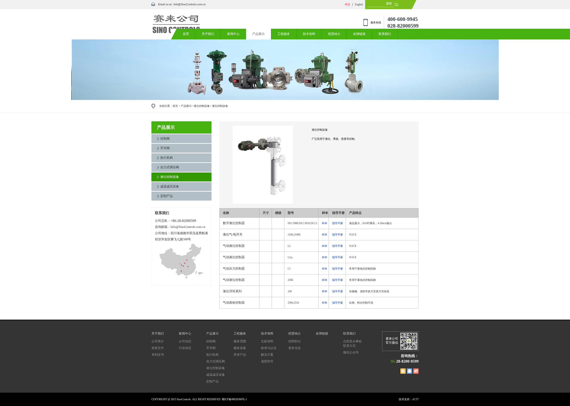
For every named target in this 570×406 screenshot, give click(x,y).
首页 (186, 34)
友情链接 (359, 34)
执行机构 (166, 157)
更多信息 (294, 348)
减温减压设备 (169, 186)
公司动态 (185, 341)
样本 (324, 223)
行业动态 (185, 348)
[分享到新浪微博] (416, 371)
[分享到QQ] (409, 371)
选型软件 (267, 361)
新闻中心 (233, 34)
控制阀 (165, 138)
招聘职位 (294, 341)
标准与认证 (269, 348)
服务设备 (240, 348)
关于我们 (208, 34)
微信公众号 (351, 352)
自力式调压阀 (169, 167)
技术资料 (309, 34)
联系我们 (385, 34)
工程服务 (283, 34)
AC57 (415, 399)
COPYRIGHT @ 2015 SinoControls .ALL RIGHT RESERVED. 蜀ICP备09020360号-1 (199, 399)
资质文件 (157, 348)
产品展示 (258, 34)
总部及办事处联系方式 (352, 343)
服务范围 (240, 341)
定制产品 (166, 196)
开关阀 (165, 148)
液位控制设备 (202, 106)
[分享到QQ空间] (403, 371)
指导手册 (337, 223)
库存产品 (240, 354)
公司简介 (157, 341)
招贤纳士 (334, 34)
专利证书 (157, 354)
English (359, 4)
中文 (347, 4)
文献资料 (267, 341)
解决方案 (267, 354)
